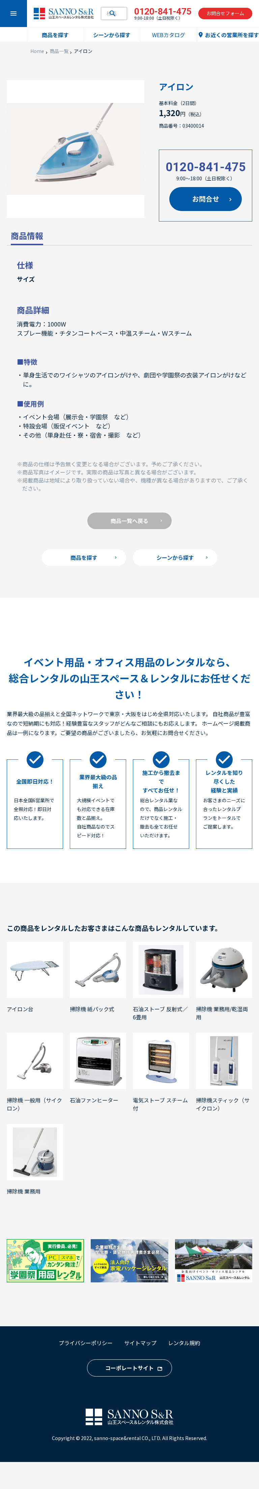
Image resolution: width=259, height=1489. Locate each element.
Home (37, 51)
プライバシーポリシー (86, 1343)
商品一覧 (59, 51)
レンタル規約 (184, 1343)
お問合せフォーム (225, 13)
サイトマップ (140, 1343)
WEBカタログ (168, 35)
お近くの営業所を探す (228, 35)
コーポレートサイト (129, 1368)
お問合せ (205, 199)
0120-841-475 (206, 167)
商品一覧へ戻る (129, 521)
